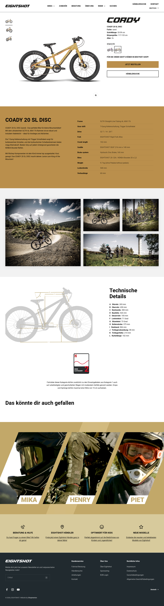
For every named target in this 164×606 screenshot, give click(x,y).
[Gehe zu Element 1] (8, 21)
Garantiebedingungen (135, 575)
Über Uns (89, 6)
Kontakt (155, 4)
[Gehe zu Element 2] (8, 30)
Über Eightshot (106, 567)
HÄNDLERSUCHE (133, 74)
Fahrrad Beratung (78, 567)
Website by (28, 598)
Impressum (131, 567)
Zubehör (63, 6)
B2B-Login (104, 575)
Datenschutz (132, 571)
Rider (100, 6)
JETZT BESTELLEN (132, 64)
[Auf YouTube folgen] (18, 589)
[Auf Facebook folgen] (6, 589)
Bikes (49, 6)
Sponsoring (104, 571)
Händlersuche (139, 4)
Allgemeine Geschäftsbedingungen (140, 579)
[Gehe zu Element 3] (8, 39)
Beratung (76, 6)
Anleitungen (76, 575)
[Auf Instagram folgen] (12, 589)
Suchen (113, 6)
